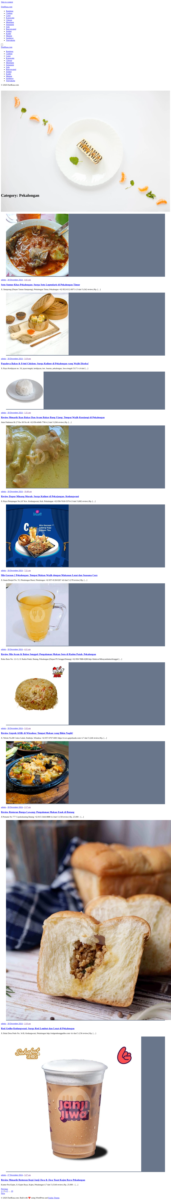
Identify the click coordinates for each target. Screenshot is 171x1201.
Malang (9, 36)
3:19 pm (27, 359)
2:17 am (27, 807)
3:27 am (27, 1175)
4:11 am (27, 649)
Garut (8, 15)
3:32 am (27, 728)
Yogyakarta (10, 40)
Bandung (9, 11)
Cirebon (9, 13)
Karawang (10, 18)
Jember (9, 31)
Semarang (10, 24)
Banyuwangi (11, 29)
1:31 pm (27, 413)
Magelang (10, 22)
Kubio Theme (53, 1198)
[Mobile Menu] (2, 44)
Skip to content (7, 2)
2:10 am (27, 1024)
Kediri (8, 33)
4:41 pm (27, 280)
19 (12, 1191)
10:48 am (28, 491)
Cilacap (9, 20)
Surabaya (9, 38)
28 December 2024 (15, 280)
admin (3, 280)
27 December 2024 (15, 1175)
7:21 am (27, 570)
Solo (8, 27)
